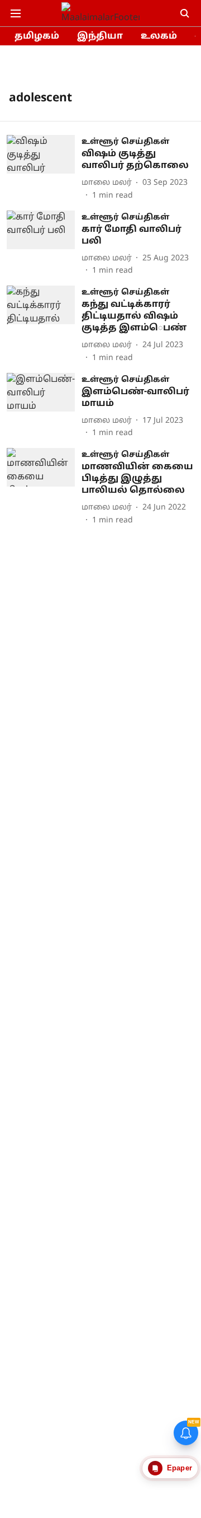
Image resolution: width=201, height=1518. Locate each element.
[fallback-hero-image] (44, 168)
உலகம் (159, 36)
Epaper (179, 1468)
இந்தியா (100, 36)
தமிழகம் (37, 36)
